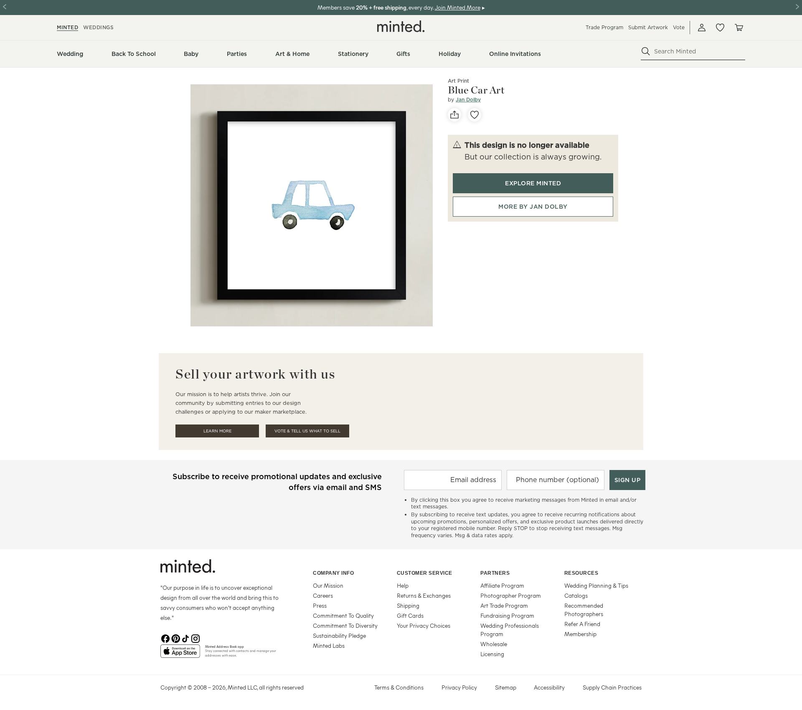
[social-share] (454, 114)
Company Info (333, 573)
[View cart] (738, 27)
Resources (581, 573)
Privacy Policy (459, 687)
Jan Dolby (468, 99)
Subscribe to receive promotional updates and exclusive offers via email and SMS (277, 482)
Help (403, 585)
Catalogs (576, 595)
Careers (323, 595)
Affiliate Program (502, 585)
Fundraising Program (507, 615)
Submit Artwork (648, 27)
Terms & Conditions (399, 687)
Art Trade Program (504, 605)
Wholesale (493, 644)
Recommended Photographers (583, 609)
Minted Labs (329, 645)
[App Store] (180, 654)
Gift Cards (410, 615)
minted (67, 27)
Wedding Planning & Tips (596, 585)
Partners (495, 573)
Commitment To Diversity (345, 625)
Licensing (492, 654)
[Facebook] (165, 638)
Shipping (408, 605)
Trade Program (604, 27)
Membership (580, 634)
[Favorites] (720, 27)
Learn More (217, 431)
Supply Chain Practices (612, 687)
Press (320, 605)
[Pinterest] (175, 638)
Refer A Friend (582, 624)
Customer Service (424, 573)
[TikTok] (185, 638)
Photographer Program (510, 595)
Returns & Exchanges (424, 595)
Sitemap (505, 687)
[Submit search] (646, 51)
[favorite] (474, 114)
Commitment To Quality (343, 615)
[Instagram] (195, 638)
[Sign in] (701, 27)
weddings (98, 27)
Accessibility (549, 687)
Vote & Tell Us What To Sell (307, 431)
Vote (679, 27)
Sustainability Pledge (339, 635)
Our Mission (328, 585)
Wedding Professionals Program (509, 630)
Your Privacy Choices (423, 625)
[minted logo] (401, 26)
